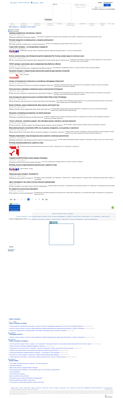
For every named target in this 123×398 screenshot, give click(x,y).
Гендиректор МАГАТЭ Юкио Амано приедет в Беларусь (28, 158)
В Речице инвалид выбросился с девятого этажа (26, 142)
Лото (68, 387)
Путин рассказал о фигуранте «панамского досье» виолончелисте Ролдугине (36, 89)
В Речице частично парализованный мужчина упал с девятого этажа (33, 165)
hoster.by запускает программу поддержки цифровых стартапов (27, 346)
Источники (98, 9)
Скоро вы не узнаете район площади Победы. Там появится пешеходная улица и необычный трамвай (38, 330)
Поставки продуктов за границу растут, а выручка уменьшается (31, 40)
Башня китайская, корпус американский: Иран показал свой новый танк (34, 105)
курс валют (82, 7)
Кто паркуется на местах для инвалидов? (23, 189)
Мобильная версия (108, 2)
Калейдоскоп (97, 216)
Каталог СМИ (80, 387)
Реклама (100, 2)
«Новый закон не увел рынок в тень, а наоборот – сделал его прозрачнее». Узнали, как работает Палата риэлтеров (41, 348)
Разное (59, 23)
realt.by (73, 330)
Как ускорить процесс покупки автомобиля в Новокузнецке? (26, 378)
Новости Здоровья (32, 219)
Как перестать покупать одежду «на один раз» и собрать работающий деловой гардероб (34, 354)
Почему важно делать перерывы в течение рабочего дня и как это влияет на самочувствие (35, 369)
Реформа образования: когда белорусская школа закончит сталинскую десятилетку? (39, 136)
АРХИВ (35, 389)
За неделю (70, 213)
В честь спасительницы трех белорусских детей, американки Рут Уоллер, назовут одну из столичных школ (46, 56)
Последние (11, 29)
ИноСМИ (82, 23)
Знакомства (38, 387)
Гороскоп (51, 387)
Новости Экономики (23, 24)
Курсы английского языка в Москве (19, 376)
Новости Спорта (91, 24)
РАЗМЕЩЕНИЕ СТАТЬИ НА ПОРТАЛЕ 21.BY (93, 387)
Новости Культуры (21, 99)
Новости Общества (37, 24)
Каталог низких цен (23, 2)
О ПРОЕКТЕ (13, 389)
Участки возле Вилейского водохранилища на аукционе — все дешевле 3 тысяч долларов (34, 352)
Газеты (94, 9)
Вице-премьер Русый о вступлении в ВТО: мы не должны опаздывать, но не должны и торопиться (44, 128)
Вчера (64, 213)
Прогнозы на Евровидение (76, 219)
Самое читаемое (106, 9)
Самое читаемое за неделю (18, 341)
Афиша (48, 219)
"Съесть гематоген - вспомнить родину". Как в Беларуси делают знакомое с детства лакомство (42, 121)
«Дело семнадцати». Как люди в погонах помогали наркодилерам (32, 182)
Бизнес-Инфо (13, 360)
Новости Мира (102, 24)
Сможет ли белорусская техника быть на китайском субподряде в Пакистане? (36, 81)
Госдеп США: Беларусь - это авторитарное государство (28, 47)
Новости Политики (50, 24)
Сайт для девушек (15, 371)
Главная (14, 2)
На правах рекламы (108, 387)
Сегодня (59, 213)
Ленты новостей (14, 210)
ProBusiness (90, 326)
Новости (17, 387)
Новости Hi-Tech (21, 35)
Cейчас (14, 321)
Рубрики (113, 9)
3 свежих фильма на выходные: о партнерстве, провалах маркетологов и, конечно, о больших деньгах (38, 356)
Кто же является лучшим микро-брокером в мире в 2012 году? (27, 382)
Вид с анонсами (14, 31)
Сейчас (54, 213)
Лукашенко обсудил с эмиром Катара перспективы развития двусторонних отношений (39, 71)
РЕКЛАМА (10, 250)
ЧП (109, 23)
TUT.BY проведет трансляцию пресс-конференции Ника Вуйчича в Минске (35, 64)
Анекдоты (56, 387)
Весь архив (11, 249)
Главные (16, 29)
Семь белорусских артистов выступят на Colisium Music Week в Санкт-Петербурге (37, 97)
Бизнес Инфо (27, 387)
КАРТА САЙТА (30, 389)
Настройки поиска (101, 7)
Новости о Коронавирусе (70, 24)
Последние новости (16, 334)
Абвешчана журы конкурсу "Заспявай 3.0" (23, 174)
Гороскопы (35, 3)
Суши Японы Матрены (16, 365)
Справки (33, 387)
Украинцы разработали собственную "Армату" (25, 33)
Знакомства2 (45, 387)
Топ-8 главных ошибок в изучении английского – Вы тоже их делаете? (29, 363)
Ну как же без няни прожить (17, 373)
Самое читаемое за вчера (18, 323)
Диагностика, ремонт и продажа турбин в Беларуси (24, 367)
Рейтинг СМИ (65, 219)
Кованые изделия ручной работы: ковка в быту (22, 380)
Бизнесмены (73, 387)
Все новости (12, 24)
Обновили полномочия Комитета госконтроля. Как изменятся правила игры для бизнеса (34, 350)
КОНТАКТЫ (24, 389)
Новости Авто (20, 190)
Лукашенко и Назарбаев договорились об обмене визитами (30, 113)
